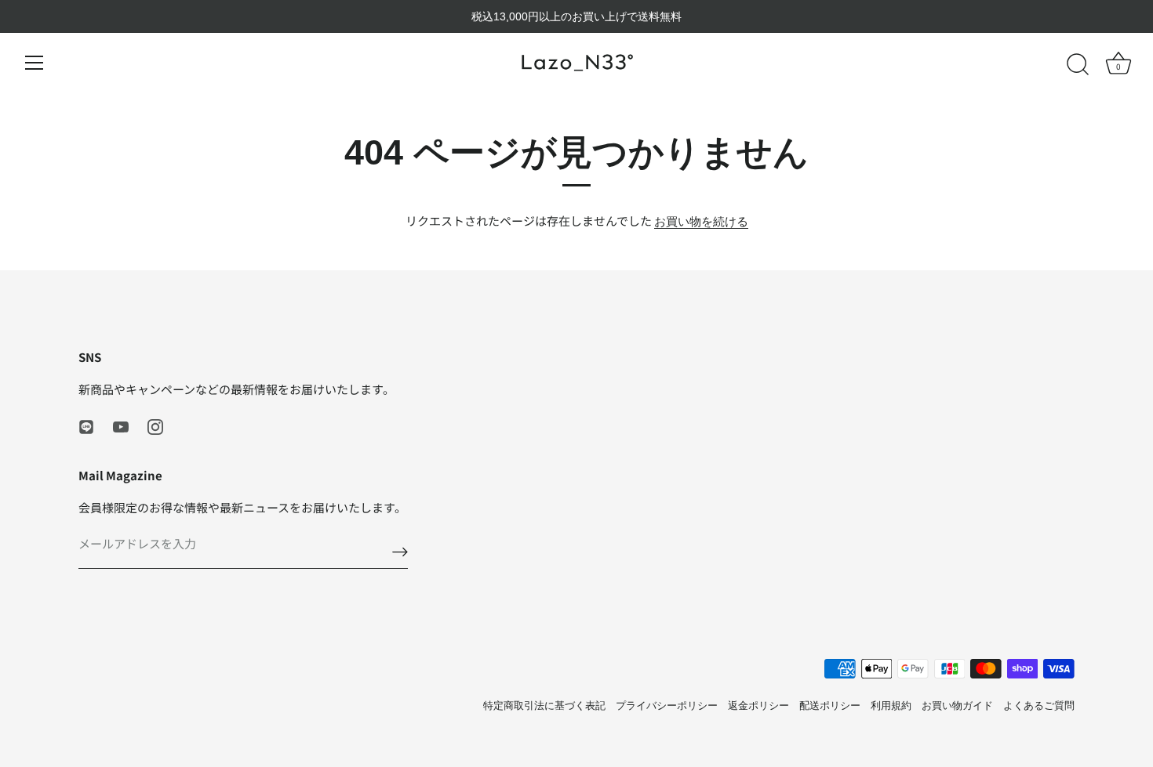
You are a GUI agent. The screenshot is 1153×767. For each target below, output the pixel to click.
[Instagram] (155, 425)
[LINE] (86, 425)
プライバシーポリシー (667, 705)
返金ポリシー (758, 705)
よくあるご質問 (1039, 705)
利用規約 (891, 705)
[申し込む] (400, 552)
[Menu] (34, 62)
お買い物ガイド (957, 705)
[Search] (1077, 65)
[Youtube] (121, 425)
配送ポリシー (829, 705)
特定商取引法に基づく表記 (544, 705)
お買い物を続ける (701, 221)
